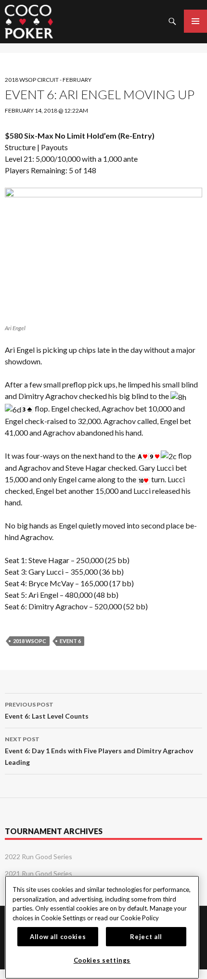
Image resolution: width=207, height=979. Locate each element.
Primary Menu (195, 21)
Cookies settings (102, 960)
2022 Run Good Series (38, 856)
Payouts (54, 147)
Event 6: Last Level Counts (47, 710)
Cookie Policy (139, 918)
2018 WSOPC (29, 641)
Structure (20, 147)
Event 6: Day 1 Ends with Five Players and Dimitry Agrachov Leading (99, 750)
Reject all (146, 936)
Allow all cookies (58, 936)
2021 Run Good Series (38, 873)
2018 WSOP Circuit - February (48, 79)
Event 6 (70, 641)
